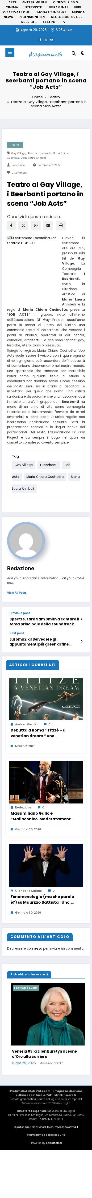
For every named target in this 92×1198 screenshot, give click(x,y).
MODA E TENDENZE (51, 12)
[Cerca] (74, 53)
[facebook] (11, 225)
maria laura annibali (33, 158)
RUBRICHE (29, 22)
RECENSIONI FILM (32, 17)
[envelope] (48, 225)
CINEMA (11, 7)
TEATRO (49, 22)
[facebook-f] (40, 39)
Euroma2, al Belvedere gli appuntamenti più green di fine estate (39, 642)
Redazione (18, 165)
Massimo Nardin (48, 1063)
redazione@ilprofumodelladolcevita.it (55, 1127)
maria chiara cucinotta (45, 476)
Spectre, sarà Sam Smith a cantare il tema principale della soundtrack (44, 622)
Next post (16, 633)
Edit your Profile (72, 578)
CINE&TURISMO (65, 2)
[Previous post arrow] (81, 619)
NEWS (8, 17)
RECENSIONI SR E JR (67, 17)
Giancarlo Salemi (28, 891)
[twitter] (23, 225)
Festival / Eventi (23, 988)
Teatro (15, 145)
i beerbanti (33, 153)
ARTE (12, 2)
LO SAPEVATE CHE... (17, 12)
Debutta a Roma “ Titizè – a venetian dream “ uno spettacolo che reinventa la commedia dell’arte (38, 733)
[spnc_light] (82, 54)
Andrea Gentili (26, 724)
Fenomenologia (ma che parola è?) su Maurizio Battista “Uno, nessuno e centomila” (42, 899)
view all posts (17, 592)
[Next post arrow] (81, 641)
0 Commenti (19, 173)
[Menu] (9, 52)
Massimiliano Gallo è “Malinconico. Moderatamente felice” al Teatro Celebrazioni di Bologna (42, 816)
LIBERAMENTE (57, 7)
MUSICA (78, 12)
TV (63, 22)
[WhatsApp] (36, 225)
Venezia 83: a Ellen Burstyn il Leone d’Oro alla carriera (40, 1054)
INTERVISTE (33, 7)
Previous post (19, 613)
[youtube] (52, 39)
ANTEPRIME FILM (34, 2)
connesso (34, 948)
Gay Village (18, 153)
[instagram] (46, 39)
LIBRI (77, 7)
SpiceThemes (54, 1143)
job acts (46, 153)
